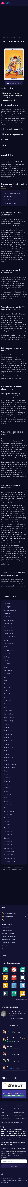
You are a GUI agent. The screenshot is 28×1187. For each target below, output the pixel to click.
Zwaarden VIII (8, 841)
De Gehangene (9, 643)
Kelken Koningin (9, 811)
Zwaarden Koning (9, 861)
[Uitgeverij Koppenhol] (14, 1085)
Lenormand (4, 1115)
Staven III (7, 684)
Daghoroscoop (5, 1109)
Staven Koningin (9, 717)
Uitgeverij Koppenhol (20, 1118)
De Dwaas (7, 603)
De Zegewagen (9, 627)
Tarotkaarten (10, 37)
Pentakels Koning (9, 767)
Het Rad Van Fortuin (10, 637)
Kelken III (7, 777)
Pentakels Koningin (10, 764)
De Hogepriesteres (10, 610)
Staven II (6, 680)
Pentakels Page (9, 757)
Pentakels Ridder (9, 761)
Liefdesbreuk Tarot (10, 203)
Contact (3, 1180)
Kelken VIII (7, 794)
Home (1, 37)
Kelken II (6, 774)
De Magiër (7, 607)
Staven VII (7, 697)
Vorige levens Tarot (10, 196)
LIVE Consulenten (19, 1112)
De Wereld (7, 674)
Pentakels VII (8, 744)
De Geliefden (8, 623)
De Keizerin (7, 613)
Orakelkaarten (5, 1118)
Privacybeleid (10, 1180)
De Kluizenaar (8, 633)
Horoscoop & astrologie (18, 1018)
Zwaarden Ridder (9, 855)
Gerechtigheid (8, 630)
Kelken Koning (8, 814)
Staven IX (7, 704)
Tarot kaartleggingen (10, 913)
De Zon (6, 667)
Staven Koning (8, 721)
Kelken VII (7, 791)
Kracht (6, 640)
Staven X (7, 707)
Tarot (5, 37)
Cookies (17, 1180)
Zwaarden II (8, 821)
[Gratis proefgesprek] (14, 1094)
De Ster (6, 660)
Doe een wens (8, 200)
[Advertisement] (14, 22)
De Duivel (7, 653)
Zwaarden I (7, 818)
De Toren (7, 657)
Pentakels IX (8, 751)
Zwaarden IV (8, 828)
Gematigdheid (8, 650)
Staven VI (7, 694)
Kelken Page (8, 804)
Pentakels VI (8, 741)
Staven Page (8, 710)
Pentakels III (8, 731)
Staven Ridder (8, 714)
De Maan (7, 664)
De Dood (6, 647)
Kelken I (6, 771)
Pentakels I (7, 724)
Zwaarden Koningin (10, 858)
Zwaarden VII (8, 838)
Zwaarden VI (8, 834)
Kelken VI (7, 788)
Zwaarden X (8, 848)
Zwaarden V (8, 831)
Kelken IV (7, 781)
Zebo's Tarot (17, 1109)
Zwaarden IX (8, 845)
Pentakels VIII (8, 747)
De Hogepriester (9, 620)
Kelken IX (7, 798)
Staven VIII (7, 700)
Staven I (6, 677)
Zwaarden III (8, 824)
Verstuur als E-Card (15, 83)
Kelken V (7, 784)
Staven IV (7, 687)
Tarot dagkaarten (9, 916)
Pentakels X (8, 754)
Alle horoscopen (20, 999)
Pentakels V (8, 737)
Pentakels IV (8, 734)
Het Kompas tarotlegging (12, 193)
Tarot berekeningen (10, 920)
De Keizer (7, 617)
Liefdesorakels (18, 1115)
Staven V (7, 690)
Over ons (18, 1178)
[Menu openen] (26, 2)
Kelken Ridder (8, 808)
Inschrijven (14, 1166)
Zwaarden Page (9, 851)
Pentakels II (7, 727)
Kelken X (7, 801)
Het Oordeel (8, 670)
